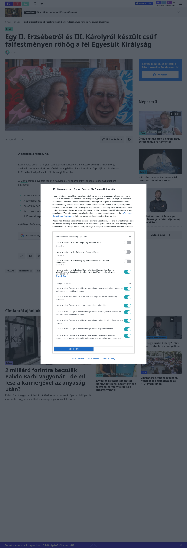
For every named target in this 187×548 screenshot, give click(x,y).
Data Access (93, 359)
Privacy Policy (109, 359)
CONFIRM (74, 349)
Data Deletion (78, 359)
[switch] (127, 242)
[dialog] (93, 274)
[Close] (140, 189)
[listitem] (93, 236)
